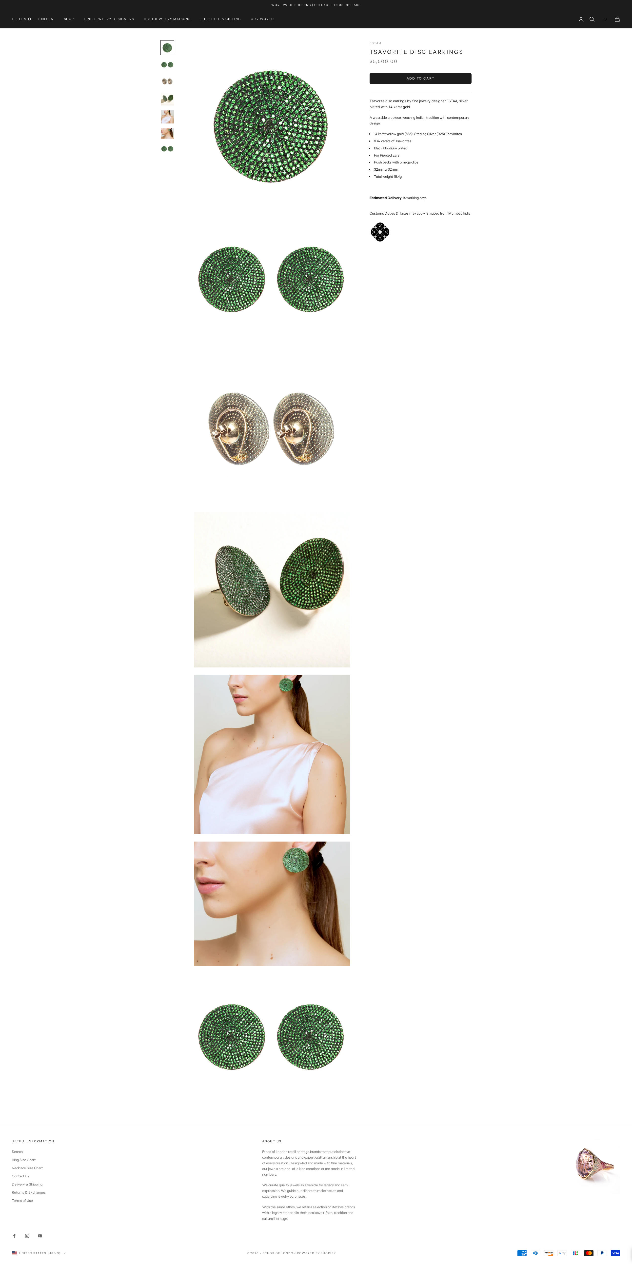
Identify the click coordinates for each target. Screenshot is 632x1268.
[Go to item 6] (167, 133)
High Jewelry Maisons (167, 19)
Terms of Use (22, 1200)
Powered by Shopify (316, 1253)
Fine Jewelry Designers (109, 19)
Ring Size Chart (24, 1160)
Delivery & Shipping (27, 1184)
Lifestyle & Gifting (220, 19)
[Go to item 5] (167, 117)
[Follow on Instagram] (27, 1235)
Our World (262, 19)
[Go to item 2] (167, 65)
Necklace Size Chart (27, 1168)
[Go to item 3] (167, 81)
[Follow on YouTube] (40, 1235)
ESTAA (376, 43)
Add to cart (421, 79)
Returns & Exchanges (29, 1192)
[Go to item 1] (167, 47)
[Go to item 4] (167, 99)
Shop (69, 19)
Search (17, 1151)
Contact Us (20, 1176)
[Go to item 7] (167, 149)
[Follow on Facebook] (14, 1235)
